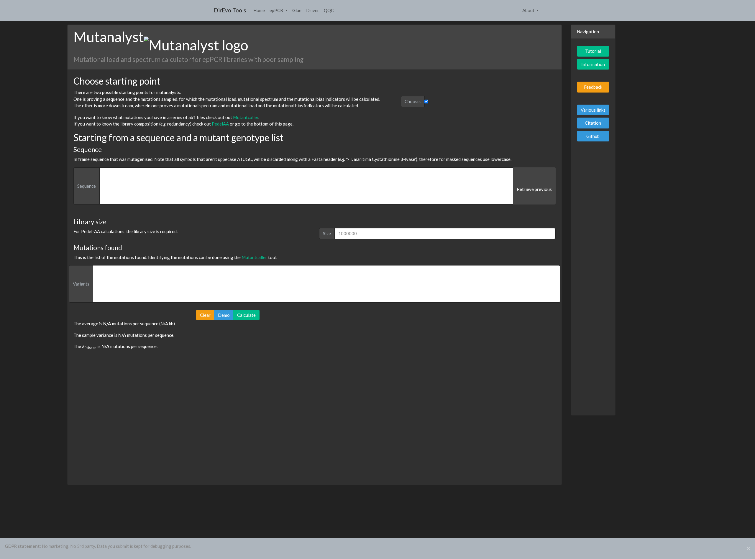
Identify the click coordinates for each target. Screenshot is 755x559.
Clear (205, 315)
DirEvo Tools (230, 10)
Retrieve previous (534, 189)
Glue (296, 10)
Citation (593, 123)
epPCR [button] (277, 10)
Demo (224, 315)
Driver (312, 10)
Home (259, 10)
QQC (329, 10)
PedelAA (220, 123)
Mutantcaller (245, 117)
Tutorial (593, 51)
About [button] (528, 10)
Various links (593, 110)
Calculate (246, 315)
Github (593, 136)
